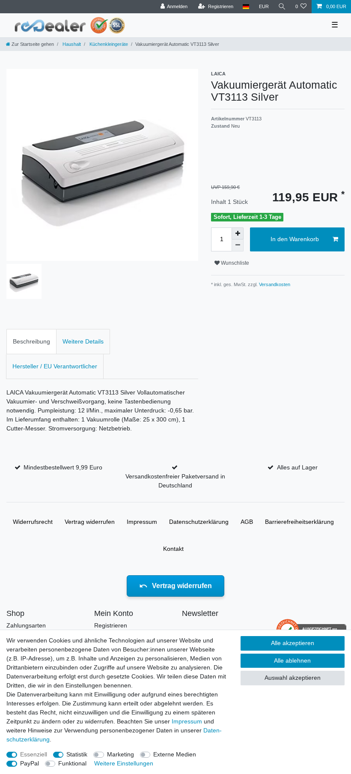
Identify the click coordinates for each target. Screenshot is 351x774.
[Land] (246, 6)
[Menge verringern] (238, 245)
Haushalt (71, 44)
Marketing (120, 754)
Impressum (142, 521)
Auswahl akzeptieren (293, 677)
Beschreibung (31, 341)
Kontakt (173, 548)
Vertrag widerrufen (90, 521)
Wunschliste (234, 263)
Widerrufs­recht (33, 521)
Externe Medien (174, 754)
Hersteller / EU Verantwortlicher (54, 366)
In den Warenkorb (295, 239)
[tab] (31, 341)
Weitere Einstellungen (123, 763)
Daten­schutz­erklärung (199, 521)
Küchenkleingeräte (108, 44)
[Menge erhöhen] (238, 233)
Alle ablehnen (292, 660)
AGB (247, 521)
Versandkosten (274, 284)
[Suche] (282, 6)
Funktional (72, 763)
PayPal (29, 763)
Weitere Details (83, 341)
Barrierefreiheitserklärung (299, 521)
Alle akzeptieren (292, 643)
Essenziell (33, 754)
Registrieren (110, 625)
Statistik (76, 754)
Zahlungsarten (26, 625)
